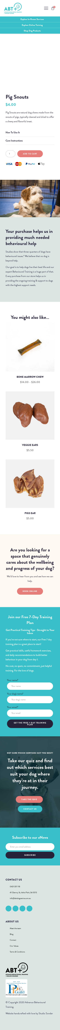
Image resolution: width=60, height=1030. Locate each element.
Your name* (12, 680)
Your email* (12, 707)
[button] (30, 132)
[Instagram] (15, 908)
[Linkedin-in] (22, 908)
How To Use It (13, 132)
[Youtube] (29, 908)
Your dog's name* (15, 693)
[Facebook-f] (8, 908)
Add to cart (30, 154)
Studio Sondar (46, 1013)
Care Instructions (14, 140)
